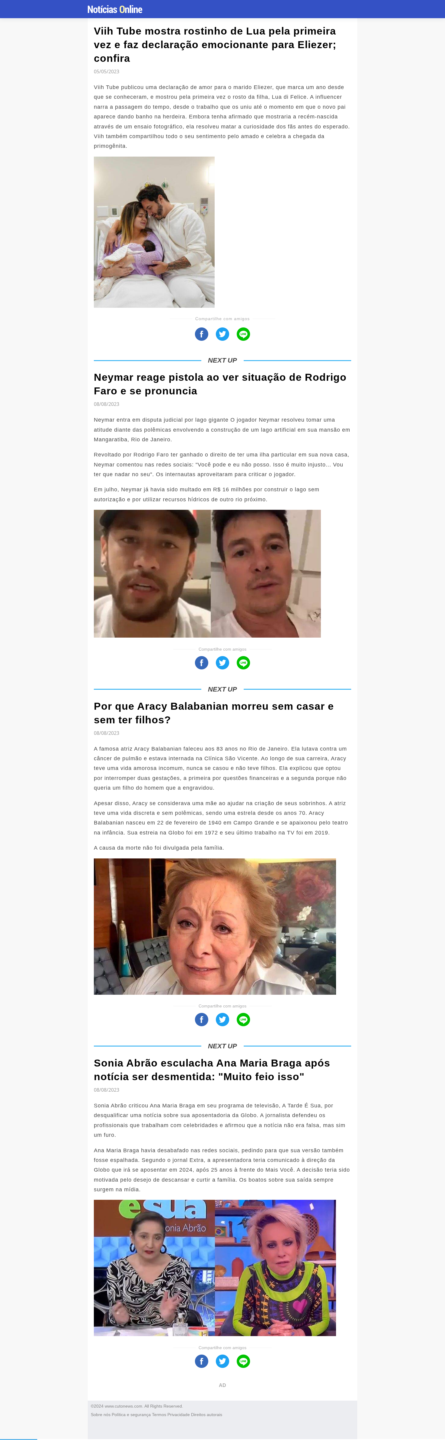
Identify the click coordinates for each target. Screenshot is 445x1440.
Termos (159, 1414)
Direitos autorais (206, 1414)
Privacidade (178, 1414)
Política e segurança (131, 1414)
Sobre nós (100, 1414)
